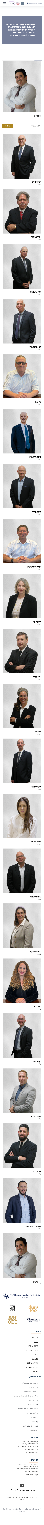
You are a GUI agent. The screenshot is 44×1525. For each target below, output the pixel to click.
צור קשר (35, 1359)
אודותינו (35, 1337)
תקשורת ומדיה (33, 1387)
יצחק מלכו (36, 182)
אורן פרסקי (36, 237)
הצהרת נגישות (32, 1371)
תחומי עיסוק (33, 1346)
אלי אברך (37, 677)
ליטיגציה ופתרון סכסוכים (30, 1392)
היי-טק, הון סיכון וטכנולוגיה (29, 1383)
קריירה (35, 1354)
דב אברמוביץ (35, 347)
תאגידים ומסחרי (32, 1400)
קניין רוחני (35, 1422)
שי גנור (38, 402)
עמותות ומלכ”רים (32, 1430)
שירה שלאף (35, 952)
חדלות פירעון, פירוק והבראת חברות (26, 1396)
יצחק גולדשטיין (34, 567)
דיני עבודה (34, 1417)
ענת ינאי (37, 1006)
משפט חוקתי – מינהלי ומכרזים (28, 1409)
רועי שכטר (36, 787)
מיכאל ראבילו (35, 457)
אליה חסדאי (27, 115)
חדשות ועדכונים (32, 1350)
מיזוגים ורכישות (33, 1404)
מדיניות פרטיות (32, 1367)
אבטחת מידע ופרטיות (30, 1426)
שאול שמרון (35, 897)
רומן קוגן (37, 1281)
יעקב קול (37, 1061)
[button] (4, 4)
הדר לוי (38, 732)
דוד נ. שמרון (35, 292)
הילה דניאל (36, 842)
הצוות (36, 1342)
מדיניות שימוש (32, 1363)
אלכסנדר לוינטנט (33, 1226)
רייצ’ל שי (37, 622)
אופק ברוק (36, 1171)
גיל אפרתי (36, 512)
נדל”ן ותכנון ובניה (32, 1413)
